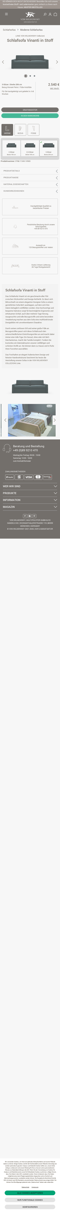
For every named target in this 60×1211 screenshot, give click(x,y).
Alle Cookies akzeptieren (30, 1193)
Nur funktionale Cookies (30, 1200)
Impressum (35, 1187)
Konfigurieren (30, 1207)
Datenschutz (25, 1187)
